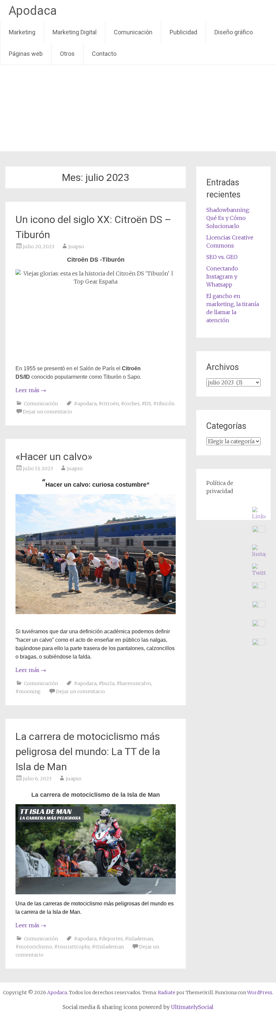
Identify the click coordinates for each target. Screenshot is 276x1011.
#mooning (28, 691)
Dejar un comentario (47, 412)
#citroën (109, 404)
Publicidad (183, 32)
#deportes (111, 939)
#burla (106, 683)
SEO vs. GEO (222, 257)
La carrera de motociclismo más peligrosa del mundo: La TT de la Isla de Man (87, 752)
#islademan (139, 939)
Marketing (22, 32)
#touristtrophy (72, 947)
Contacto (104, 53)
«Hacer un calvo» (53, 456)
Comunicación (133, 32)
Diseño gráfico (233, 32)
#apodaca (85, 404)
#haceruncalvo (133, 683)
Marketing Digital (75, 32)
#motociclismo (33, 947)
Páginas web (26, 53)
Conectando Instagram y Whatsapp (222, 276)
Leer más (30, 390)
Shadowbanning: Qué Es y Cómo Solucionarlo (228, 218)
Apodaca (32, 11)
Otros (67, 53)
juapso (76, 247)
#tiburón (163, 404)
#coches (130, 404)
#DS (146, 404)
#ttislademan (108, 947)
